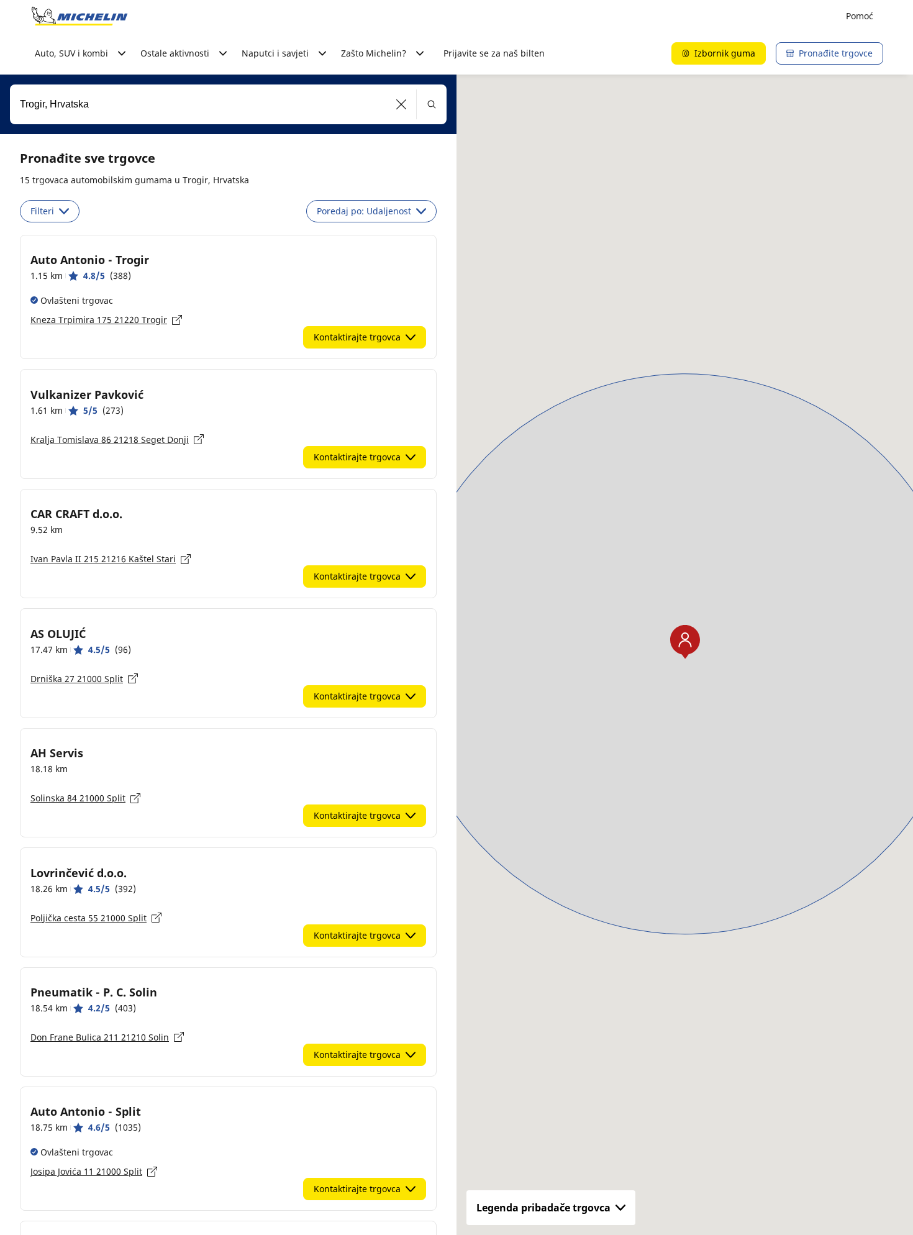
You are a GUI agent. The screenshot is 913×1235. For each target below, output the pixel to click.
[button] (401, 104)
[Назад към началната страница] (79, 16)
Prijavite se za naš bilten (494, 53)
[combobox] (228, 104)
